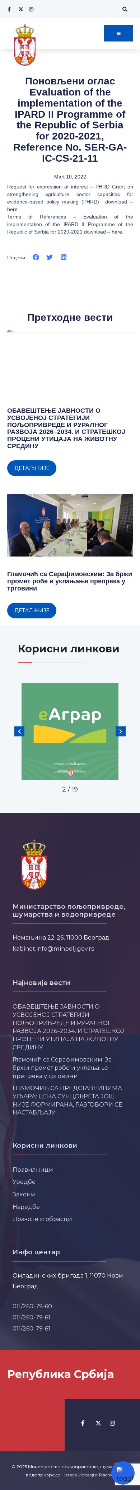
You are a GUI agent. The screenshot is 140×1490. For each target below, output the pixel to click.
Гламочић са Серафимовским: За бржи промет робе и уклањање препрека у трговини (69, 581)
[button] (36, 257)
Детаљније (31, 468)
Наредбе (26, 1206)
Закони (24, 1194)
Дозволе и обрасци (42, 1218)
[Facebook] (9, 9)
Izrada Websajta (80, 1474)
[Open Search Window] (123, 9)
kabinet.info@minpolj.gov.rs (53, 948)
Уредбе (24, 1181)
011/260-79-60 (32, 1306)
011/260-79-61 (31, 1317)
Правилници (33, 1169)
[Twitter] (19, 9)
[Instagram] (30, 9)
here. (13, 209)
